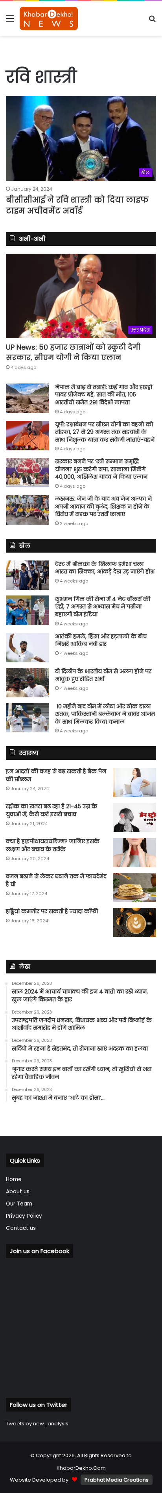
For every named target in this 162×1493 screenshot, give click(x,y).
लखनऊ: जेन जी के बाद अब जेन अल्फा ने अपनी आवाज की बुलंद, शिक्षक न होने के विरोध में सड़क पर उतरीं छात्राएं (103, 506)
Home (14, 1179)
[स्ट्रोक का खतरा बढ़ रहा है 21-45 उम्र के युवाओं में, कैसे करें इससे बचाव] (134, 817)
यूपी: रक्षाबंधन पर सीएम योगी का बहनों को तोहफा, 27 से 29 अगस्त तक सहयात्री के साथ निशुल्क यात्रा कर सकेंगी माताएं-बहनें (105, 432)
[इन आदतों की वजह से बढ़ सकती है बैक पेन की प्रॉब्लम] (134, 782)
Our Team (19, 1203)
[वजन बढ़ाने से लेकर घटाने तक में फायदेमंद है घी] (134, 887)
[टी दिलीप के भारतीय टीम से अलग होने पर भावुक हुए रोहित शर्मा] (27, 682)
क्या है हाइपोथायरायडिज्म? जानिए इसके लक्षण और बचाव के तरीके (52, 845)
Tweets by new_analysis (37, 1423)
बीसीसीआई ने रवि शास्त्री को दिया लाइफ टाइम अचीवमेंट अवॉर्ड (77, 205)
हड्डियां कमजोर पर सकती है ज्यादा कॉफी (52, 911)
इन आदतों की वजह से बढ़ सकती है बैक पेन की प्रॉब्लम (56, 775)
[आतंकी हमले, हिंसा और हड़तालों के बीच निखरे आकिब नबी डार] (27, 647)
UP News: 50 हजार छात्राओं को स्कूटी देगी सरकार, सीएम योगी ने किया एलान (73, 352)
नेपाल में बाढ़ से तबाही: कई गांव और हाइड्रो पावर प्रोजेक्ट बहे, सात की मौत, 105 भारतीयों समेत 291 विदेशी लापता (103, 394)
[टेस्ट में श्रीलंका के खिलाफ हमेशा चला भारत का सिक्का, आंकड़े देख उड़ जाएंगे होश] (27, 575)
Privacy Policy (24, 1216)
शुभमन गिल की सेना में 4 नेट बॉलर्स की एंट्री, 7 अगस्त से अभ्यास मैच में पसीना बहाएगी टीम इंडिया (102, 606)
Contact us (21, 1228)
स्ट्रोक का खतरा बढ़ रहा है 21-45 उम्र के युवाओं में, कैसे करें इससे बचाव (51, 810)
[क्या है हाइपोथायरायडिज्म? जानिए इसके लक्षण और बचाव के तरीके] (134, 852)
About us (17, 1191)
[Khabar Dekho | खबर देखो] (49, 18)
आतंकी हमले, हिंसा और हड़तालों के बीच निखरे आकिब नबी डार (101, 640)
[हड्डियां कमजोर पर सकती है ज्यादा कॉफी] (134, 922)
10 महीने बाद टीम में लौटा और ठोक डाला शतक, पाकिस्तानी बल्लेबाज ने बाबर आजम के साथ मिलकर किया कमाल (105, 714)
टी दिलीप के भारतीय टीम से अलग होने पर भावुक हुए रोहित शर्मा (103, 675)
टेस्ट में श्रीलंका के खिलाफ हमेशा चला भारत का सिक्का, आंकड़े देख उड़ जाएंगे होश (105, 568)
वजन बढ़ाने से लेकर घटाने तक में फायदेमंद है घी (56, 880)
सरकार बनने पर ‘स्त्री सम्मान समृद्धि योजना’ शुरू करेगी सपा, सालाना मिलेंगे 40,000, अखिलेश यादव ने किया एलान (101, 469)
